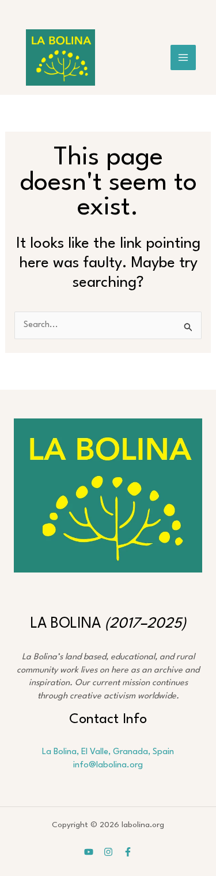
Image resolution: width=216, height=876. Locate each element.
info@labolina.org (108, 765)
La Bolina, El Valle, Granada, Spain (108, 752)
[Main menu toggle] (183, 57)
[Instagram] (108, 851)
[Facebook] (127, 851)
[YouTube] (88, 851)
